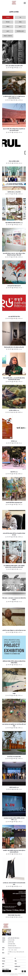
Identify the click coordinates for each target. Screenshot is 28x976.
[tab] (7, 17)
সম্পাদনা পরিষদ (6, 971)
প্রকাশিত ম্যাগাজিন (14, 12)
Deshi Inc (16, 974)
